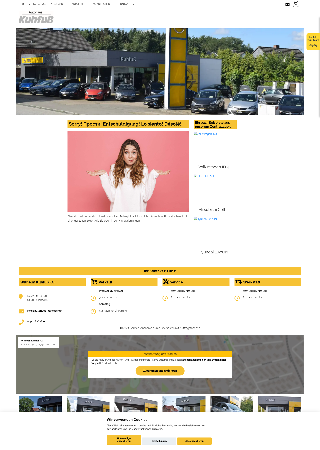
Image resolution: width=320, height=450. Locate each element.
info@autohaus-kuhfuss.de (44, 310)
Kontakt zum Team (313, 38)
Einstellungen (159, 441)
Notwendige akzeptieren (124, 439)
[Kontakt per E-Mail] (288, 4)
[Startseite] (296, 4)
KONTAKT (124, 4)
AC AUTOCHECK (102, 4)
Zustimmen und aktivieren (160, 370)
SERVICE (59, 4)
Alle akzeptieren (194, 441)
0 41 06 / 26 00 (36, 321)
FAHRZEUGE (40, 4)
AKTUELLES (78, 4)
